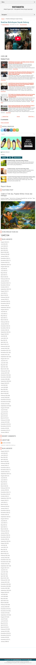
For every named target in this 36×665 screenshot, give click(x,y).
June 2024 (3, 293)
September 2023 (5, 307)
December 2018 (4, 424)
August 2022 (4, 334)
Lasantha (27, 661)
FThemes (13, 661)
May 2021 (3, 364)
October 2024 (4, 287)
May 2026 (3, 248)
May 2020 (3, 389)
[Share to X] (5, 56)
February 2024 (4, 297)
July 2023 (3, 311)
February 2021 (4, 371)
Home (2, 18)
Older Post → (31, 116)
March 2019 (3, 418)
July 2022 (3, 336)
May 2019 (3, 414)
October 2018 (4, 428)
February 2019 (4, 420)
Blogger (30, 659)
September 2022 (5, 332)
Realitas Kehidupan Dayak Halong (15, 22)
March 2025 (3, 276)
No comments (23, 24)
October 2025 (4, 262)
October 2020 (4, 379)
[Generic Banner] (5, 152)
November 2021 (4, 352)
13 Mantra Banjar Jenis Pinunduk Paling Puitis (18, 168)
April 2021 (3, 366)
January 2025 (4, 281)
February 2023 (4, 322)
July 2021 (3, 360)
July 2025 (3, 268)
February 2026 (4, 254)
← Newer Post (4, 116)
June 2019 (3, 412)
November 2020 (4, 377)
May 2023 (3, 315)
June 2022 (3, 338)
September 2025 (5, 264)
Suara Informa (5, 24)
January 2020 (4, 397)
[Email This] (1, 56)
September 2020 (5, 381)
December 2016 (4, 430)
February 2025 (4, 278)
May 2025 (3, 272)
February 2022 (4, 346)
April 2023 (3, 317)
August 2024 (4, 291)
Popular (4, 157)
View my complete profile (8, 445)
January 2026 (4, 256)
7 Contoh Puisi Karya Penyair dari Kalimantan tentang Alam (21, 176)
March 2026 (3, 252)
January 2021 (4, 373)
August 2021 (4, 358)
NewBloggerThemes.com (26, 662)
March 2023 (3, 319)
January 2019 (4, 422)
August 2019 (4, 407)
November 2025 (4, 260)
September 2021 (5, 356)
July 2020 (3, 385)
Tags (10, 157)
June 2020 (3, 387)
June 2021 (3, 362)
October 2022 (4, 330)
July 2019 (3, 409)
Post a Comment (5, 122)
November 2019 (4, 401)
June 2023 (3, 313)
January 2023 (4, 324)
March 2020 (3, 393)
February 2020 (4, 395)
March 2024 (3, 295)
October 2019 (4, 403)
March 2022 (3, 344)
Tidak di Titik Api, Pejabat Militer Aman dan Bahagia (16, 195)
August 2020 (4, 383)
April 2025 (3, 274)
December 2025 (4, 258)
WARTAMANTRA (18, 6)
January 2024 (4, 299)
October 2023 (4, 305)
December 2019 (4, 399)
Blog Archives (17, 157)
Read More (15, 69)
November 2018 (4, 426)
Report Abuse (6, 186)
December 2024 (4, 283)
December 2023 (4, 301)
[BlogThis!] (3, 56)
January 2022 (4, 348)
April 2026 (3, 250)
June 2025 (3, 270)
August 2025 (4, 266)
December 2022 (4, 326)
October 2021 (4, 354)
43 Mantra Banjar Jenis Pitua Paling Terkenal (17, 160)
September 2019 (5, 405)
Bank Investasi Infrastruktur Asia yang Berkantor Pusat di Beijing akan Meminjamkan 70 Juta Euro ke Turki (21, 106)
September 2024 (5, 289)
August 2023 (4, 309)
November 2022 (4, 328)
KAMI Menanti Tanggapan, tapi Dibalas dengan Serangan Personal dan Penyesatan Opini (21, 62)
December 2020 (4, 375)
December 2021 (4, 350)
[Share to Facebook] (6, 56)
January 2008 (4, 432)
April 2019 (3, 416)
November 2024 (4, 285)
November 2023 (4, 303)
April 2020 (3, 391)
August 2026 (4, 242)
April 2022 (3, 342)
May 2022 (3, 340)
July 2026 (3, 244)
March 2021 (3, 369)
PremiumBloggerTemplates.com (11, 662)
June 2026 (3, 246)
